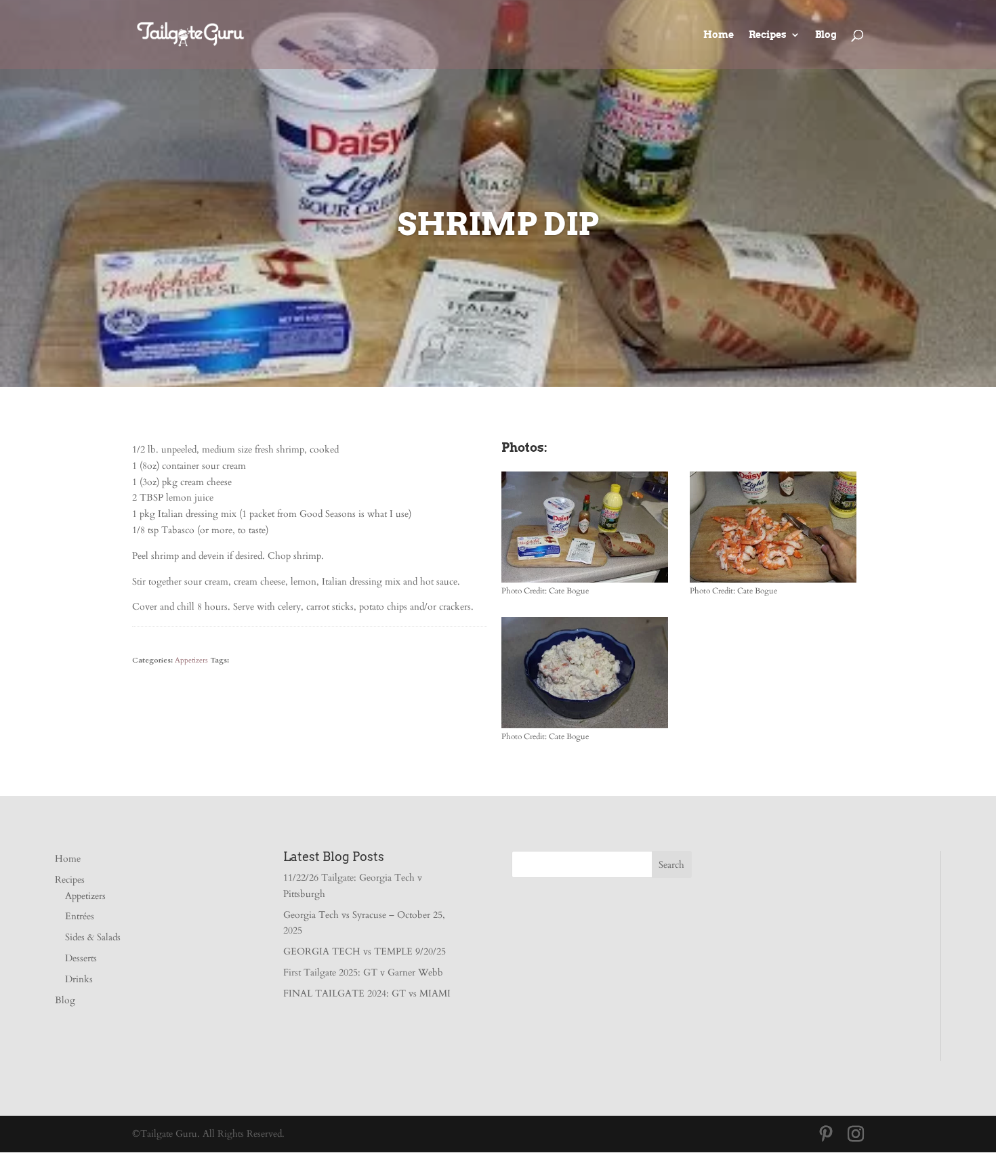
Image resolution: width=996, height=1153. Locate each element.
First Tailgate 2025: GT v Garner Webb (363, 972)
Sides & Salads (93, 937)
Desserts (81, 958)
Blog (826, 35)
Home (718, 35)
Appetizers (191, 660)
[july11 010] (584, 727)
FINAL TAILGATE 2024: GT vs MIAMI (367, 993)
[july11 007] (584, 582)
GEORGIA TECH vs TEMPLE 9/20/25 (364, 951)
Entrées (79, 916)
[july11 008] (773, 582)
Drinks (79, 979)
